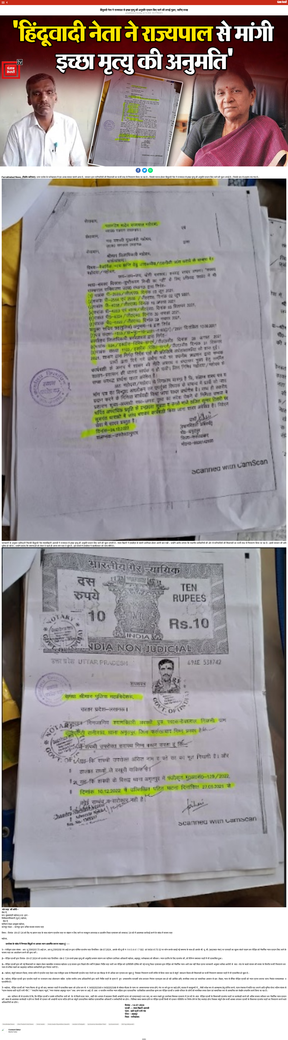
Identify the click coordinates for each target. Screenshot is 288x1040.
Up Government (113, 1024)
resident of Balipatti (78, 1024)
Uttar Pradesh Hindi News (25, 1024)
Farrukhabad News (8, 1024)
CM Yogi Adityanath (128, 1024)
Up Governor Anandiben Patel (97, 1024)
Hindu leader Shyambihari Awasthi (58, 1024)
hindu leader (40, 1024)
